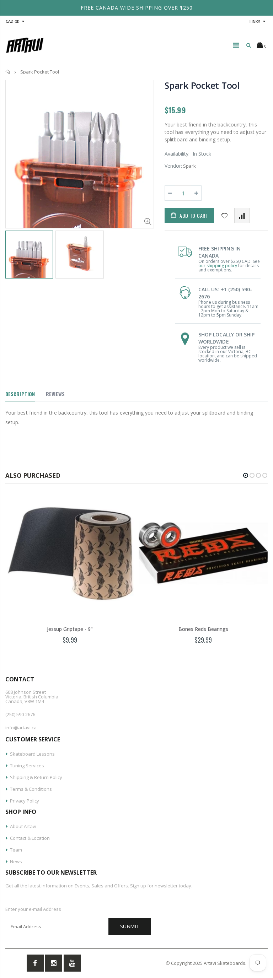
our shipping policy (217, 266)
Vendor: (173, 165)
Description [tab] (20, 394)
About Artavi (23, 826)
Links (255, 21)
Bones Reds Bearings (203, 629)
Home (8, 72)
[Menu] (236, 45)
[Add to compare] (242, 215)
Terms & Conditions (31, 789)
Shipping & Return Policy (36, 777)
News (16, 861)
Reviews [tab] (55, 394)
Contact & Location (30, 838)
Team (16, 850)
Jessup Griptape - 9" (70, 629)
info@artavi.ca (21, 727)
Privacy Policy (24, 801)
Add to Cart (194, 215)
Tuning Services (27, 765)
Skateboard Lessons (32, 754)
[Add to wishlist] (224, 215)
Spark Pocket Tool (202, 85)
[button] (245, 475)
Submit (129, 926)
